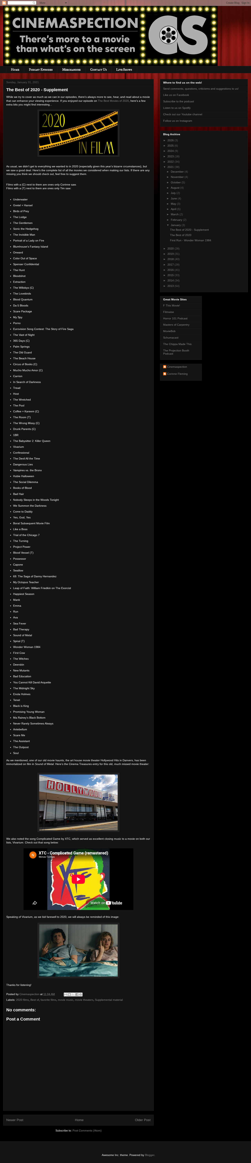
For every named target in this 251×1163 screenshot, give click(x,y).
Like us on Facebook (176, 94)
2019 (171, 253)
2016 (171, 269)
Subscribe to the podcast (178, 101)
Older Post (143, 1120)
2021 (171, 166)
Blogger (149, 1155)
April (174, 209)
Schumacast (170, 337)
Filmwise (168, 311)
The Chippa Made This (177, 344)
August (175, 187)
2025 (171, 145)
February (177, 219)
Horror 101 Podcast (175, 318)
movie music (65, 999)
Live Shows (124, 69)
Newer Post (14, 1120)
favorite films (48, 999)
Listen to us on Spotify (177, 107)
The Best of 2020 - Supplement (189, 229)
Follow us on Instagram (177, 120)
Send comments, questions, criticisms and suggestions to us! (201, 88)
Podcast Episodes (41, 69)
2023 (171, 156)
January (176, 225)
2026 (171, 140)
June (174, 198)
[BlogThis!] (69, 994)
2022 (171, 161)
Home (15, 69)
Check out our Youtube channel (182, 114)
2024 (171, 150)
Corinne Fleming (177, 373)
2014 (171, 280)
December (178, 171)
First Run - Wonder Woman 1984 (190, 240)
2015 (171, 275)
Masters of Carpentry (176, 324)
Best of (34, 999)
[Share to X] (73, 994)
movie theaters (84, 999)
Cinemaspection (177, 366)
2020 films (22, 999)
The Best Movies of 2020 (113, 100)
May (174, 203)
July (173, 193)
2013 (171, 285)
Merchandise (71, 69)
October (176, 182)
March (175, 214)
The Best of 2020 (180, 235)
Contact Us (98, 69)
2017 (171, 264)
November (178, 176)
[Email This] (66, 994)
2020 (171, 248)
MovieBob (169, 331)
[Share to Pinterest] (81, 994)
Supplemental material (109, 999)
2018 (171, 259)
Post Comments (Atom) (87, 1130)
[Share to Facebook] (77, 994)
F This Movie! (171, 305)
